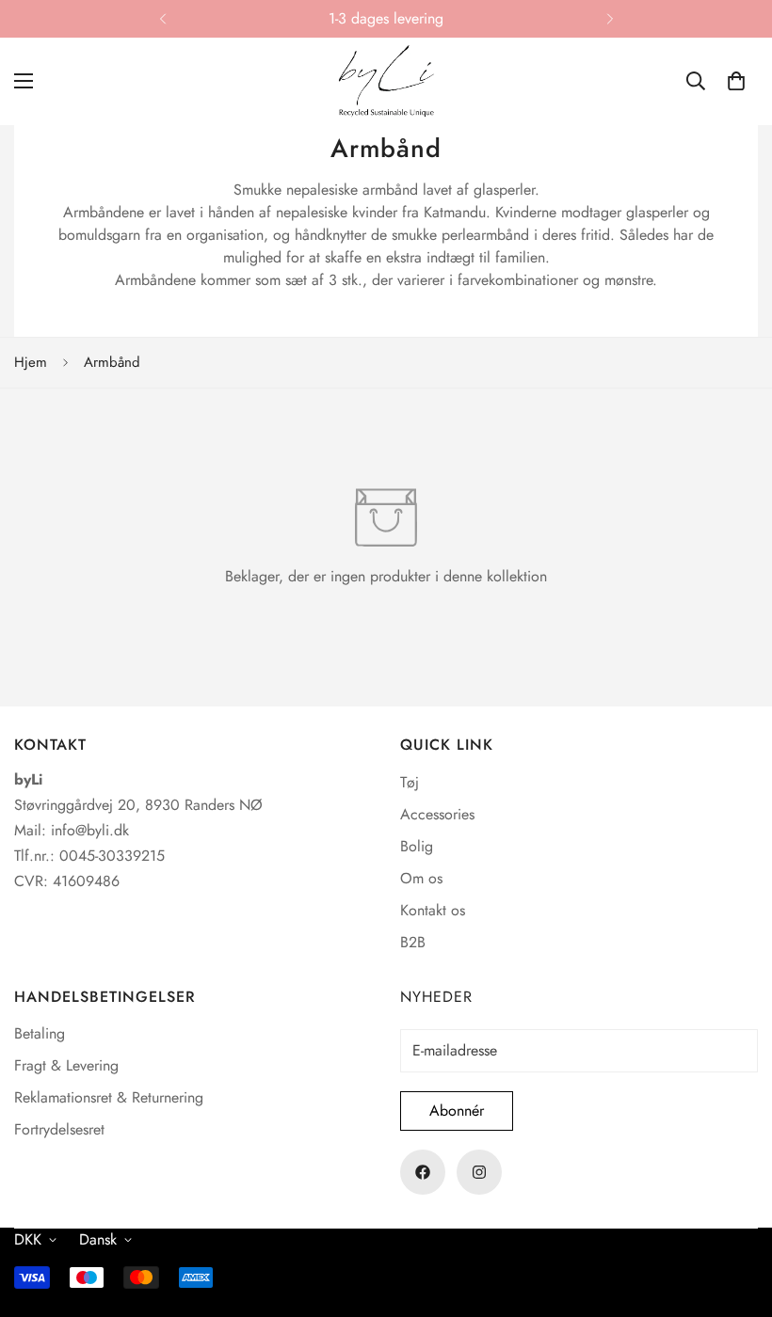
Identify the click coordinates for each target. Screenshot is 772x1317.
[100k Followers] (479, 1172)
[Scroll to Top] (735, 1214)
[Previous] (162, 19)
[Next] (609, 19)
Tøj (409, 782)
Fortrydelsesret (59, 1129)
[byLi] (386, 81)
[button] (736, 81)
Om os (421, 878)
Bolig (416, 846)
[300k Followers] (422, 1172)
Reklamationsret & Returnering (108, 1097)
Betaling (39, 1033)
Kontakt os (432, 910)
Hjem (30, 362)
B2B (413, 942)
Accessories (437, 814)
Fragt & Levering (66, 1065)
